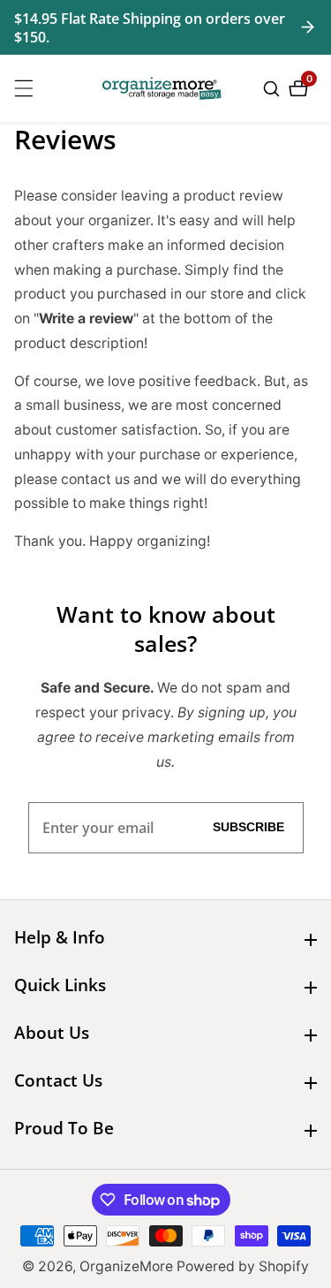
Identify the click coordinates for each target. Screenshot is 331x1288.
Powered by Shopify (243, 1267)
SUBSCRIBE (248, 827)
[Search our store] (273, 88)
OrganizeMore (126, 1267)
